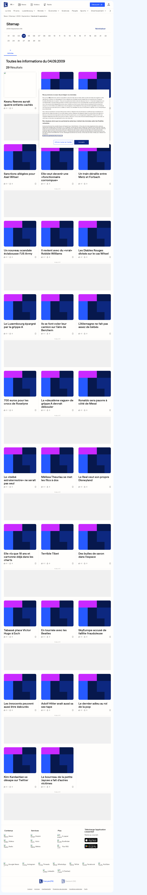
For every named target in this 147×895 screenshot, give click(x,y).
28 (29, 41)
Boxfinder (66, 841)
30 (39, 41)
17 (85, 36)
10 (54, 36)
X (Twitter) (66, 871)
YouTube (106, 864)
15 (75, 36)
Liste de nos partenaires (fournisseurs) (53, 135)
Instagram (31, 864)
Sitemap (12, 16)
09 (49, 36)
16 (80, 36)
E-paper (65, 836)
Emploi (38, 836)
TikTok (76, 864)
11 (59, 36)
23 (9, 41)
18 (90, 36)
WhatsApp (62, 864)
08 (44, 36)
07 (39, 36)
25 (19, 41)
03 (19, 36)
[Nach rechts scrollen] (110, 10)
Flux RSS (65, 846)
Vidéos (11, 841)
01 (8, 36)
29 (34, 41)
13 (64, 36)
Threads (46, 864)
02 (14, 36)
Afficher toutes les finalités (63, 142)
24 (13, 41)
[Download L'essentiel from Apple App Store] (91, 840)
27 (24, 41)
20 (95, 36)
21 (100, 36)
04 (24, 36)
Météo (38, 846)
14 (70, 36)
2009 (18, 16)
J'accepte (81, 142)
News (6, 16)
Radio (11, 846)
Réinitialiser (100, 29)
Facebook (91, 864)
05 (29, 36)
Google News (13, 864)
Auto (37, 841)
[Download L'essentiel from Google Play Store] (91, 846)
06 (34, 36)
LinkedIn (51, 871)
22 (106, 36)
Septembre (26, 16)
